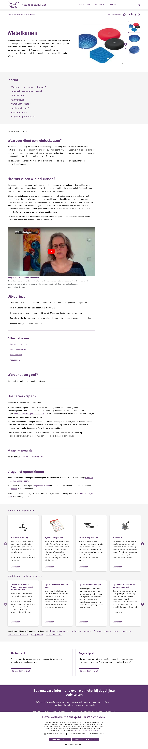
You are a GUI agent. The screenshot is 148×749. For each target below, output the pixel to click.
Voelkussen (15, 360)
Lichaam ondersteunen (18, 634)
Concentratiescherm (18, 344)
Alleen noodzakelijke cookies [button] (85, 739)
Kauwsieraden (16, 354)
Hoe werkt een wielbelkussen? (26, 91)
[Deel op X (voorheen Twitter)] (139, 14)
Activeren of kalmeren (81, 631)
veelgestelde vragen (41, 485)
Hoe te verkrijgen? (20, 107)
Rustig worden (37, 634)
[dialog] (74, 730)
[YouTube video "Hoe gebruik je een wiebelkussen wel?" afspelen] (51, 251)
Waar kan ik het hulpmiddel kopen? (29, 413)
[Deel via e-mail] (128, 14)
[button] (77, 44)
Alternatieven (17, 99)
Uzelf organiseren (54, 634)
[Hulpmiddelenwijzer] (27, 5)
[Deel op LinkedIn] (132, 14)
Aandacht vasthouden (59, 631)
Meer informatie (19, 112)
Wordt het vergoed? (21, 103)
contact (14, 488)
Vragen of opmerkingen (23, 116)
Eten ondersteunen (102, 631)
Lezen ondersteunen (122, 631)
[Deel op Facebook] (136, 14)
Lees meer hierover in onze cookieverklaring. (85, 730)
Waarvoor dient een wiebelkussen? (28, 87)
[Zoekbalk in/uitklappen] (139, 4)
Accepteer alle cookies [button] (60, 739)
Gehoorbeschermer (18, 349)
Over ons (113, 4)
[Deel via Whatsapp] (124, 14)
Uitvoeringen (17, 95)
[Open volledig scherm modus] (121, 64)
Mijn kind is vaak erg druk (32, 456)
